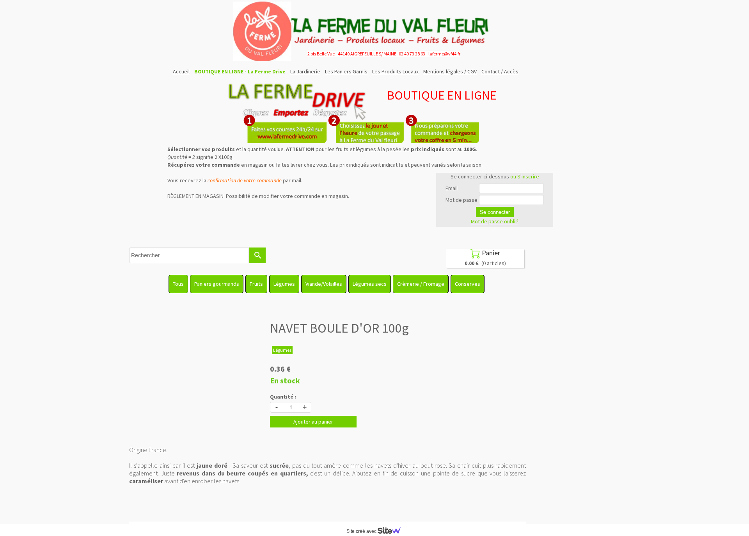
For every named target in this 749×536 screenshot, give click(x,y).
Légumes (284, 283)
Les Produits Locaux (395, 71)
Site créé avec (362, 531)
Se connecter (495, 212)
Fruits (256, 283)
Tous (178, 283)
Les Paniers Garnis (346, 71)
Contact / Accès (499, 71)
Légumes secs (370, 283)
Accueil (181, 71)
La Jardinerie (305, 71)
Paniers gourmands (216, 283)
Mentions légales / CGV (450, 71)
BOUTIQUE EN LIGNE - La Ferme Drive (240, 71)
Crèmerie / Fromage (420, 283)
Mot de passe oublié (494, 221)
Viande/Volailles (323, 283)
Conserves (467, 283)
